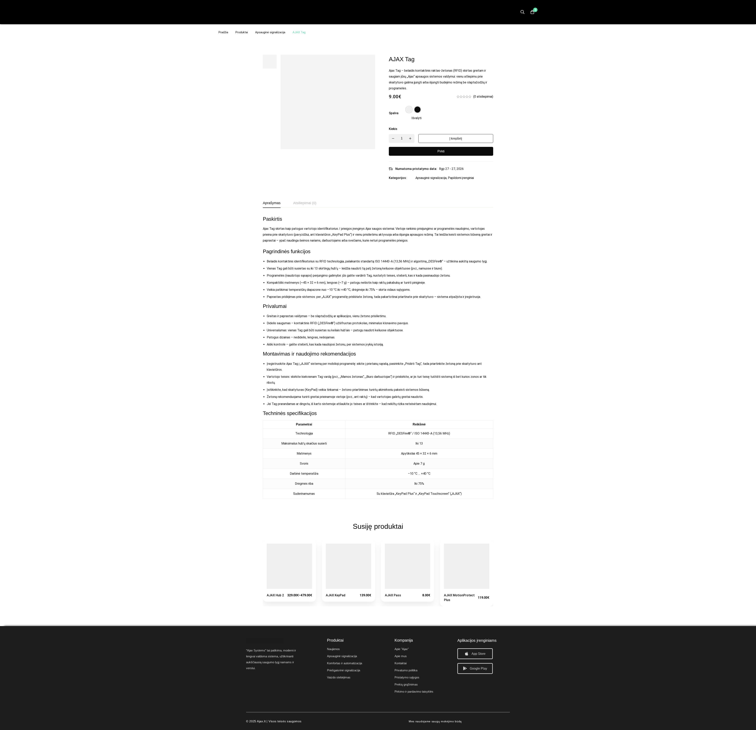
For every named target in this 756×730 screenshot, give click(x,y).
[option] (409, 109)
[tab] (272, 203)
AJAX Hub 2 (275, 595)
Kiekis (393, 129)
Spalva (393, 113)
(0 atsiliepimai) (483, 96)
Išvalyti (416, 118)
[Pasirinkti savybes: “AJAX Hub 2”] (289, 587)
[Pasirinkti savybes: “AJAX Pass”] (407, 587)
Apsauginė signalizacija (270, 32)
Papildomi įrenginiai (461, 178)
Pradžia (223, 32)
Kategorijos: (398, 178)
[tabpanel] (378, 360)
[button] (475, 653)
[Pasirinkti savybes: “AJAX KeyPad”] (348, 587)
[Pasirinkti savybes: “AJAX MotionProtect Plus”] (466, 587)
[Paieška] (522, 12)
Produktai (241, 32)
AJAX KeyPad (335, 595)
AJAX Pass (393, 595)
